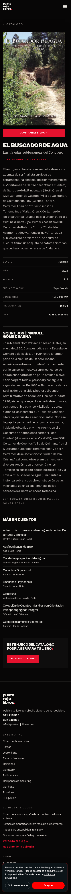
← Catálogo (13, 24)
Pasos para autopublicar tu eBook (23, 829)
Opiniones (9, 764)
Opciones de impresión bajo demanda (25, 835)
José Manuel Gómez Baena (23, 334)
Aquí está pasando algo (18, 546)
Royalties (8, 792)
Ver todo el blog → (16, 841)
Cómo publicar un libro (16, 741)
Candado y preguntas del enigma (24, 558)
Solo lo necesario (18, 885)
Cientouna (9, 593)
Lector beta (10, 752)
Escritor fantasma (13, 758)
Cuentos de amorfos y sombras (23, 621)
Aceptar (48, 885)
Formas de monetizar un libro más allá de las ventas (33, 824)
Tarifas (7, 747)
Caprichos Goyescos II (17, 582)
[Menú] (65, 6)
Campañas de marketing (17, 781)
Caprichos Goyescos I (17, 570)
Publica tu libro (23, 658)
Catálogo (8, 786)
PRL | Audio (9, 798)
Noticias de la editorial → (20, 846)
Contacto (9, 769)
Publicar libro (10, 775)
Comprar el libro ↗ (34, 132)
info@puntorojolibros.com (19, 724)
